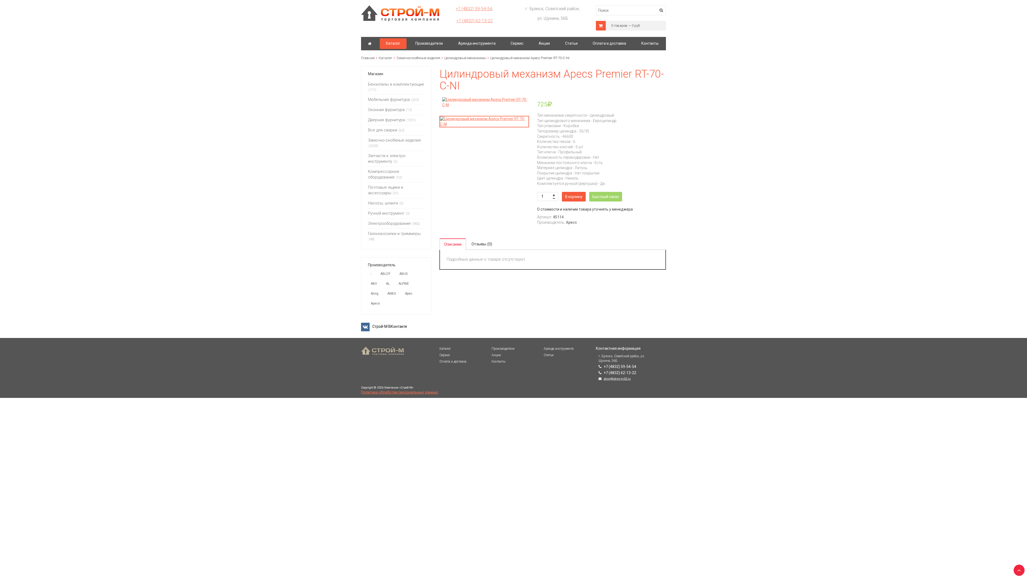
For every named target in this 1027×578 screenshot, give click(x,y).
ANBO (391, 293)
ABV (374, 284)
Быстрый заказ (605, 197)
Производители (503, 349)
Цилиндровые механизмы (465, 58)
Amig (374, 293)
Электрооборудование (389, 223)
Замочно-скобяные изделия (418, 58)
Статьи (549, 355)
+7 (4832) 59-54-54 (474, 8)
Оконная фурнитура (386, 109)
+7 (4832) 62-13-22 (474, 20)
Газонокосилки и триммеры (394, 233)
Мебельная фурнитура (389, 99)
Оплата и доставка (452, 361)
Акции (496, 355)
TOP (1018, 569)
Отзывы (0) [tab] (482, 244)
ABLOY (385, 274)
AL (388, 284)
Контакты (498, 361)
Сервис (444, 355)
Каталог (385, 58)
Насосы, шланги (383, 203)
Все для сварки (382, 130)
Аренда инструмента (559, 349)
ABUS (403, 274)
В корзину (574, 197)
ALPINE (403, 284)
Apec (408, 293)
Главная (368, 58)
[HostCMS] (400, 8)
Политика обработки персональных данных (399, 392)
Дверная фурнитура (386, 119)
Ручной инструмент (386, 213)
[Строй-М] (369, 43)
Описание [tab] (453, 244)
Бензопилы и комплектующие (396, 84)
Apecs (375, 303)
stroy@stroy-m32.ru (617, 379)
